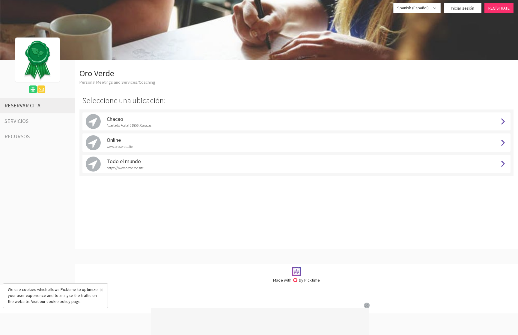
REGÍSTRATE (499, 8)
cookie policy (58, 301)
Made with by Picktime (296, 280)
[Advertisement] (260, 321)
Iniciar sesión (462, 8)
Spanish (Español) (413, 7)
